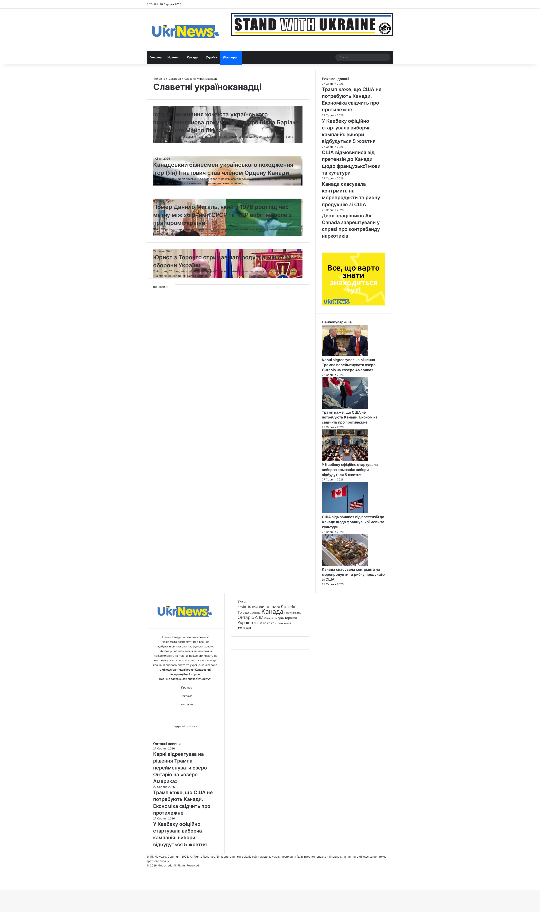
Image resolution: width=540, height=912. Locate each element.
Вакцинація (260, 607)
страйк (279, 623)
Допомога (255, 613)
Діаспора (230, 57)
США (259, 618)
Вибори (275, 607)
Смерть (279, 618)
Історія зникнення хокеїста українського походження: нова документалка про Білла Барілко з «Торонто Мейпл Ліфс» (226, 122)
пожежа (268, 623)
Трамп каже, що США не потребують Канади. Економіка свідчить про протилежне (350, 417)
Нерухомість (292, 612)
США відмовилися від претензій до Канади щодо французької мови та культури (353, 522)
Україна (211, 57)
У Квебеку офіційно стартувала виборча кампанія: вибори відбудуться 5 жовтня (350, 470)
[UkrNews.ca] (186, 30)
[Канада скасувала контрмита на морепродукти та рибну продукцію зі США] (345, 564)
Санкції (268, 618)
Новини (173, 57)
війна (258, 623)
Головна (156, 57)
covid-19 (244, 607)
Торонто (291, 618)
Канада (192, 57)
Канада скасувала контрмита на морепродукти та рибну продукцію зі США (353, 574)
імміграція (244, 627)
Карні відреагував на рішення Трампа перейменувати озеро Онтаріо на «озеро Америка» (348, 365)
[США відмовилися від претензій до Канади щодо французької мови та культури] (345, 512)
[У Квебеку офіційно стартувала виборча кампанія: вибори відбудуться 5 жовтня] (345, 460)
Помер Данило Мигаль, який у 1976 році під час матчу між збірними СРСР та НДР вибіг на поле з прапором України (222, 214)
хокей (287, 623)
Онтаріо (246, 617)
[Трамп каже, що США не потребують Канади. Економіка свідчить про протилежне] (345, 407)
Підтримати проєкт (185, 726)
